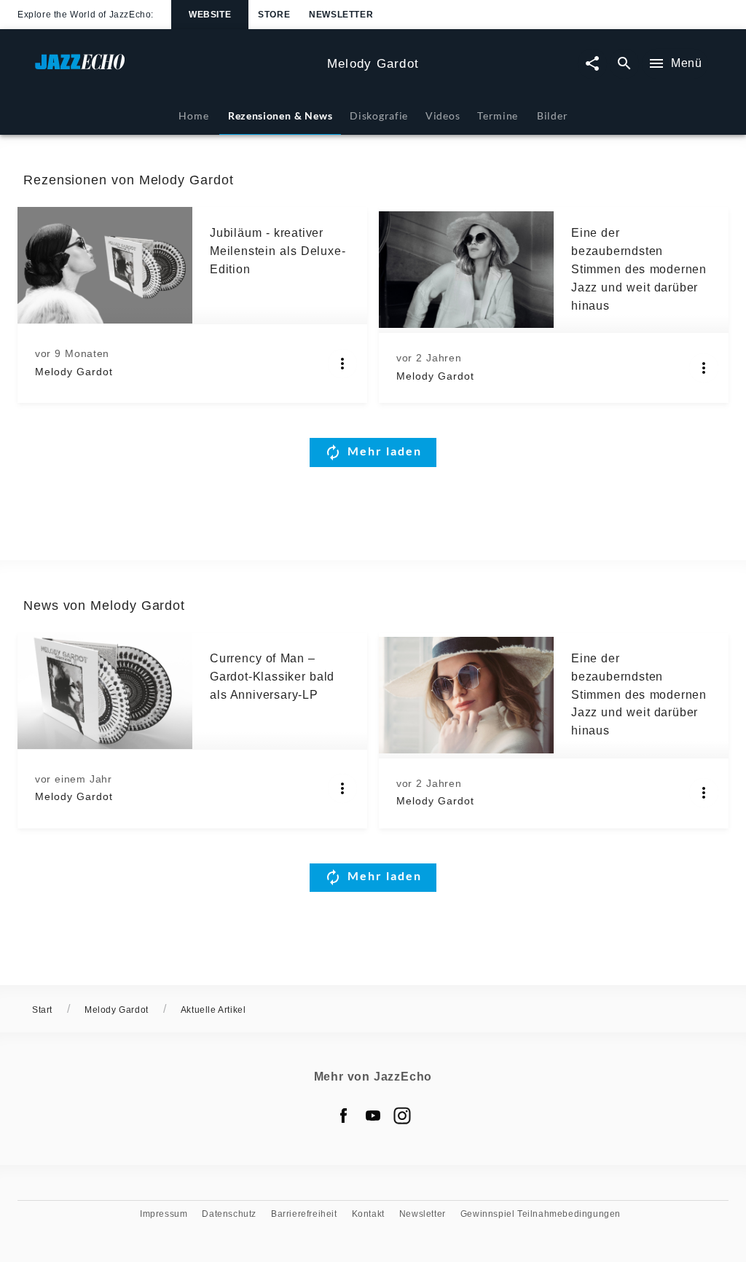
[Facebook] (343, 1115)
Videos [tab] (442, 115)
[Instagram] (402, 1115)
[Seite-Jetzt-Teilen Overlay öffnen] (592, 64)
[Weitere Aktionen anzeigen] (342, 363)
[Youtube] (373, 1115)
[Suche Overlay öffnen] (624, 64)
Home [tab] (193, 115)
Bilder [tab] (552, 115)
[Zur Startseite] (175, 69)
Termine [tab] (497, 115)
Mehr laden (385, 451)
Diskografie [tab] (379, 115)
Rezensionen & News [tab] (280, 115)
